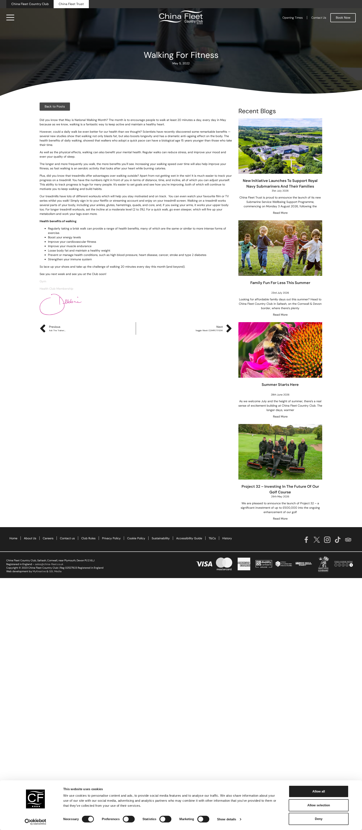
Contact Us (318, 17)
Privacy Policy (111, 538)
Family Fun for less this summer (280, 282)
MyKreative (39, 571)
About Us (30, 538)
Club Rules (88, 538)
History (227, 538)
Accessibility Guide (189, 538)
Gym (43, 281)
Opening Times (292, 17)
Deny (318, 819)
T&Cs (212, 538)
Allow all (318, 791)
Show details (226, 819)
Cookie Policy (136, 538)
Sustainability (161, 538)
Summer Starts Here (280, 384)
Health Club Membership (57, 288)
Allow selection (318, 805)
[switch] (129, 819)
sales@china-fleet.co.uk (49, 564)
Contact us (67, 538)
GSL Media (55, 571)
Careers (48, 538)
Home (13, 538)
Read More (280, 213)
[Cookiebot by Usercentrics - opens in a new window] (35, 822)
